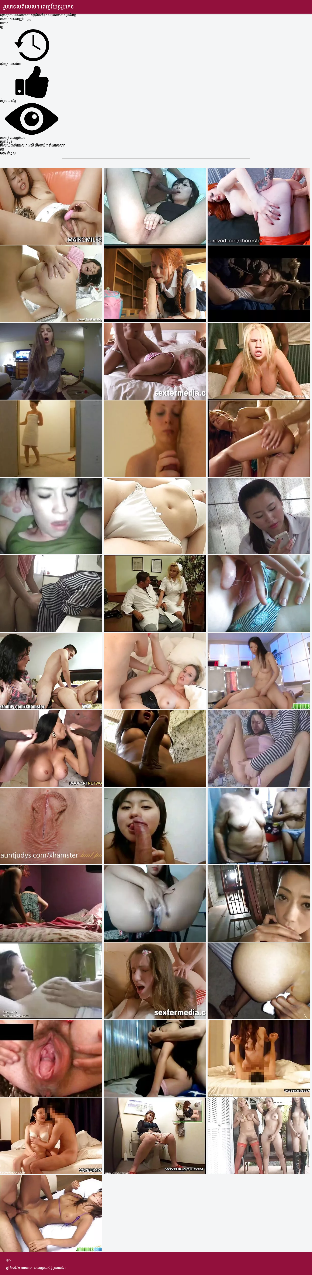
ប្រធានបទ (6, 142)
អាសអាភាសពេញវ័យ (13, 19)
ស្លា (2, 149)
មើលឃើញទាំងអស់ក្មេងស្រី (17, 145)
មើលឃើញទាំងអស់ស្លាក (50, 145)
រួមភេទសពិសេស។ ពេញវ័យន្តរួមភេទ (38, 7)
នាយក (4, 23)
